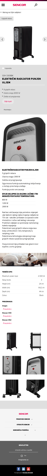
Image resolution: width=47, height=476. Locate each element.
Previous (2, 39)
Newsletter (23, 445)
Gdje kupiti (8, 101)
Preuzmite (7, 309)
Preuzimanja (7, 109)
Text (25, 455)
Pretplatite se (23, 460)
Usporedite (8, 68)
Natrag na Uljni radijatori (12, 12)
